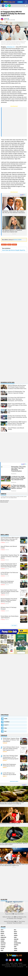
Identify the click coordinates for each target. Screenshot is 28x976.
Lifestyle (3, 944)
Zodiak (15, 950)
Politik (5, 718)
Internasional (17, 943)
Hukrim (2, 941)
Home (2, 9)
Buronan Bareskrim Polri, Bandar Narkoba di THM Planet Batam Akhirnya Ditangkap (9, 600)
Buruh (15, 933)
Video (5, 728)
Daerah (9, 244)
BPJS (15, 929)
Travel (15, 948)
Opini (15, 946)
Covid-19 (6, 725)
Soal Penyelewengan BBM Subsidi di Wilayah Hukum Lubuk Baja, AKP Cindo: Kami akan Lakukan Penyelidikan (10, 539)
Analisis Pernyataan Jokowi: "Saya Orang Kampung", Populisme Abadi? (14, 922)
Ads (14, 955)
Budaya (2, 933)
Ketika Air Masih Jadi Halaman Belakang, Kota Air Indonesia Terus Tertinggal (14, 917)
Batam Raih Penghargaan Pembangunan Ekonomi (7, 582)
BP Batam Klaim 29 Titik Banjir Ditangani (8, 608)
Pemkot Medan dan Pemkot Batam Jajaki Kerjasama (9, 617)
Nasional (16, 944)
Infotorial (3, 943)
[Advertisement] (14, 122)
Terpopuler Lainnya (14, 781)
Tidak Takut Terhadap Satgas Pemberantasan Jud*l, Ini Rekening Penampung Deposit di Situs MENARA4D (11, 757)
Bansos (2, 931)
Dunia (15, 937)
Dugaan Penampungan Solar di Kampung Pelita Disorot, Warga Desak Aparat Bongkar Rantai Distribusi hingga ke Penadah (9, 565)
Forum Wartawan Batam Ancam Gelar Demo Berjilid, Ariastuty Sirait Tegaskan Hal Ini (9, 591)
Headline (14, 244)
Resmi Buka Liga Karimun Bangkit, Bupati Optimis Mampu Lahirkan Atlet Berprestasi (14, 250)
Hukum (15, 941)
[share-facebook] (3, 5)
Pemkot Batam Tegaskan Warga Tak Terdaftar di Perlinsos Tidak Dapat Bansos (10, 556)
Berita (15, 931)
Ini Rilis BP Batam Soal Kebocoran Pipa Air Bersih (9, 573)
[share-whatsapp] (9, 5)
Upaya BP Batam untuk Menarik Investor (9, 547)
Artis (2, 929)
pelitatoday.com (10, 47)
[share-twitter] (6, 5)
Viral (5, 731)
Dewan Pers (3, 937)
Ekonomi (3, 939)
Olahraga (3, 946)
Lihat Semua (14, 625)
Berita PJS (4, 244)
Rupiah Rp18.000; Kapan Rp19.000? (14, 914)
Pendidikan (6, 721)
